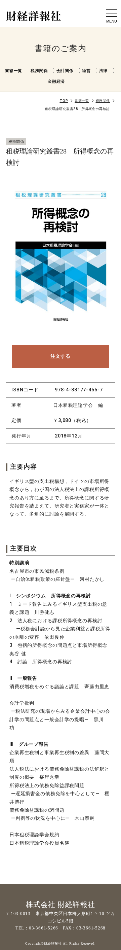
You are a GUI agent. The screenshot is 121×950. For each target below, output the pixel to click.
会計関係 (65, 70)
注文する (60, 356)
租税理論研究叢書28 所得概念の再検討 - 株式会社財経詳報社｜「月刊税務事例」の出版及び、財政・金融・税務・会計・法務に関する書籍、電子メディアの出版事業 (33, 16)
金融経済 (56, 81)
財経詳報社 (53, 943)
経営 (86, 70)
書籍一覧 (13, 70)
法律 (103, 70)
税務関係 (39, 70)
